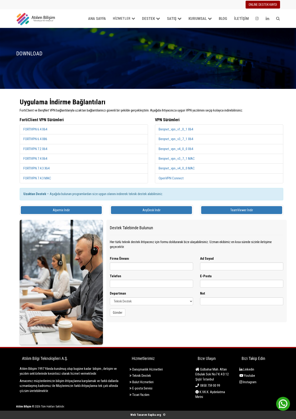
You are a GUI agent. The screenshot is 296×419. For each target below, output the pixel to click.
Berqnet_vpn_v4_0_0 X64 (176, 149)
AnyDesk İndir (151, 210)
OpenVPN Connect (171, 178)
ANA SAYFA (97, 18)
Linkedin (248, 369)
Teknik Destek (141, 376)
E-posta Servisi (142, 388)
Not (202, 293)
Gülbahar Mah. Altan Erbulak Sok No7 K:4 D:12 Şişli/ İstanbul (212, 374)
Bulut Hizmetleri (143, 382)
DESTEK (148, 18)
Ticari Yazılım (140, 395)
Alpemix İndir (61, 210)
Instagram (249, 382)
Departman (118, 293)
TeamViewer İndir (241, 210)
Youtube (249, 376)
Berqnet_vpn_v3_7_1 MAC (177, 159)
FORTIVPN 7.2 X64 (35, 149)
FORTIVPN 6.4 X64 (35, 129)
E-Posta (206, 276)
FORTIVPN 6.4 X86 (35, 139)
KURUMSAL (197, 18)
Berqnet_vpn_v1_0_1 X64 (176, 129)
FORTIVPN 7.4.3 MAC (37, 178)
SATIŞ (171, 18)
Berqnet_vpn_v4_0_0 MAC (177, 168)
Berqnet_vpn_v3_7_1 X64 (176, 139)
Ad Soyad (207, 258)
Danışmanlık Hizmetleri (147, 369)
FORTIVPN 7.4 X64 (35, 159)
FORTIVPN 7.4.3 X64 (36, 168)
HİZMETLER (121, 18)
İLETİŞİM (241, 18)
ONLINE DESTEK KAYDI (263, 4)
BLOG (223, 18)
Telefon (115, 276)
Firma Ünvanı (119, 258)
